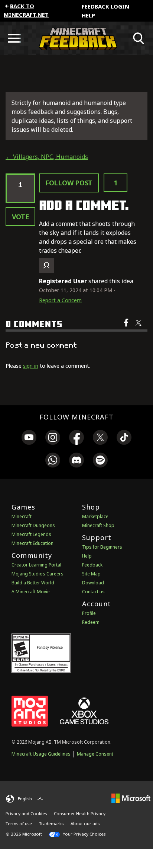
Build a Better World (33, 583)
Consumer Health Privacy (79, 813)
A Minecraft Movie (31, 591)
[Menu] (14, 38)
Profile (89, 613)
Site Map (91, 574)
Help (88, 15)
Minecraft (22, 516)
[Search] (139, 38)
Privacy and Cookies (26, 813)
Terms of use (19, 823)
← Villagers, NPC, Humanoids (47, 157)
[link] (29, 438)
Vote (20, 216)
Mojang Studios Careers (38, 574)
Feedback (92, 565)
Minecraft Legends (31, 534)
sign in (30, 365)
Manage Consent (95, 754)
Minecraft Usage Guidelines (41, 754)
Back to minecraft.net (26, 10)
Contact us (93, 591)
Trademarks (51, 823)
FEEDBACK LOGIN (105, 6)
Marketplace (95, 516)
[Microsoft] (130, 797)
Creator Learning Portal (36, 565)
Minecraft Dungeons (33, 525)
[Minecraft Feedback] (76, 38)
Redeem (91, 622)
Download (93, 583)
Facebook (126, 327)
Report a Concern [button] (60, 300)
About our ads (85, 823)
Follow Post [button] (68, 182)
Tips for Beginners (102, 547)
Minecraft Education (32, 543)
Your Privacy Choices (83, 834)
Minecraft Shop (98, 525)
